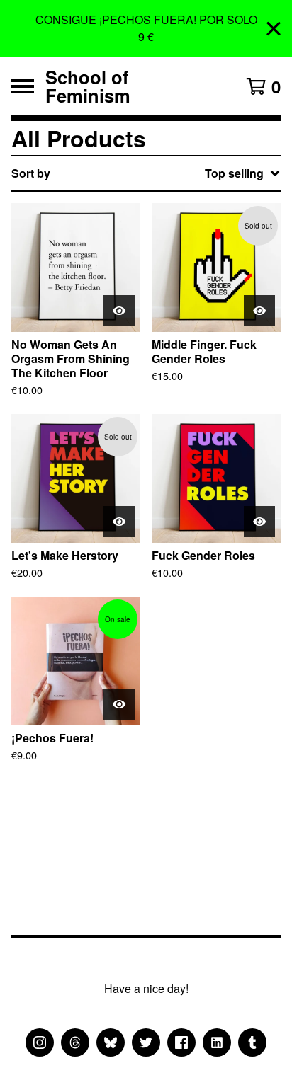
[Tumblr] (252, 1042)
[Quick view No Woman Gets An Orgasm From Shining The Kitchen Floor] (119, 310)
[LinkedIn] (217, 1042)
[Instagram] (40, 1042)
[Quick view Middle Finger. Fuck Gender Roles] (259, 310)
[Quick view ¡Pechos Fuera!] (119, 704)
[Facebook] (181, 1042)
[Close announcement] (273, 28)
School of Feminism (87, 86)
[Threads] (75, 1042)
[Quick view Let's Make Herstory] (119, 521)
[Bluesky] (110, 1042)
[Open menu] (22, 86)
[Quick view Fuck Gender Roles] (259, 521)
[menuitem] (146, 173)
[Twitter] (146, 1042)
